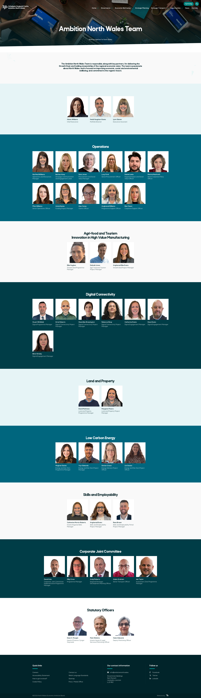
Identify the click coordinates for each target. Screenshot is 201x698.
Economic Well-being (123, 8)
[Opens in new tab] (167, 695)
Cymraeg (188, 4)
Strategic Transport (158, 8)
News (187, 8)
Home (94, 8)
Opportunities (175, 8)
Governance (106, 8)
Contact (195, 8)
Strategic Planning (142, 8)
